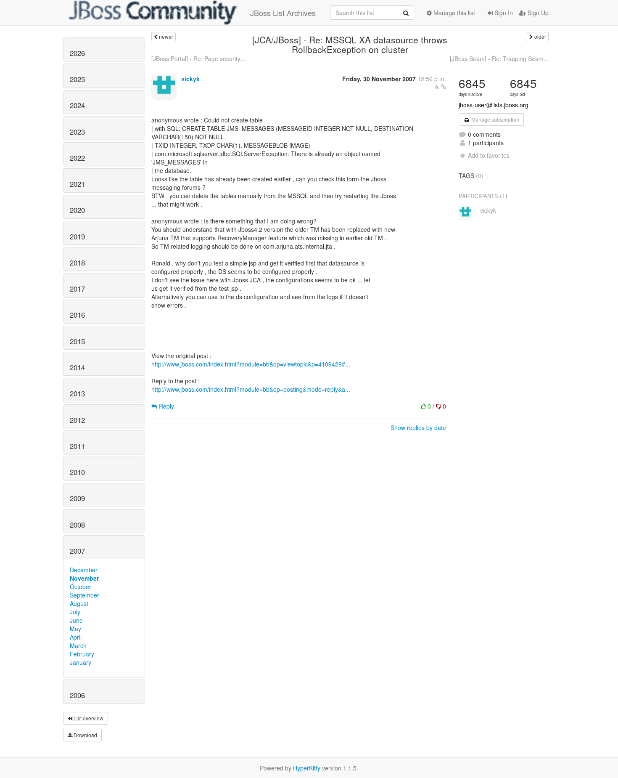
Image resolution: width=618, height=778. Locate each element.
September (84, 595)
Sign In (503, 12)
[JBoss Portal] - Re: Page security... (198, 58)
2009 (77, 498)
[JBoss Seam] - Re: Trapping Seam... (499, 58)
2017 (77, 289)
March (78, 645)
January (80, 662)
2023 (77, 132)
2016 (77, 315)
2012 (77, 420)
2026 (77, 53)
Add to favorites (489, 155)
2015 (77, 341)
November (84, 578)
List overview (87, 718)
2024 (77, 105)
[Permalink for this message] (443, 86)
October (80, 586)
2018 (77, 263)
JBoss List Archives (283, 12)
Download (84, 734)
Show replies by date (418, 427)
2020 (77, 210)
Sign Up (537, 12)
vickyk (190, 78)
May (75, 628)
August (79, 603)
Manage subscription (494, 119)
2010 (77, 472)
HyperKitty (306, 768)
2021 (77, 184)
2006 (77, 695)
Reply (165, 406)
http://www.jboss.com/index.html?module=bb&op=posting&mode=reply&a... (250, 389)
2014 (77, 367)
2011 (77, 446)
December (84, 570)
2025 (77, 79)
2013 (77, 393)
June (76, 620)
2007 (77, 551)
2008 (77, 525)
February (82, 654)
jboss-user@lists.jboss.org (493, 105)
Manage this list (453, 12)
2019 (77, 236)
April (76, 637)
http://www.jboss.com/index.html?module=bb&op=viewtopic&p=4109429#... (250, 364)
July (75, 612)
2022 (77, 158)
